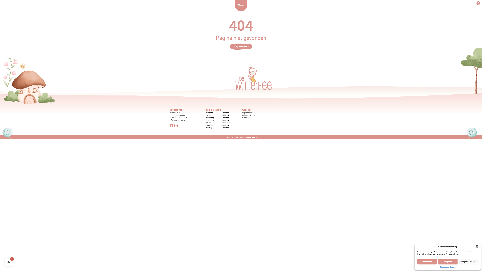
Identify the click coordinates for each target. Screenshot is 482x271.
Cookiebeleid (444, 267)
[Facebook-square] (171, 126)
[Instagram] (176, 126)
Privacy (452, 267)
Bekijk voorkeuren (468, 261)
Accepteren (427, 261)
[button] (477, 246)
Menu (241, 4)
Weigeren (447, 261)
